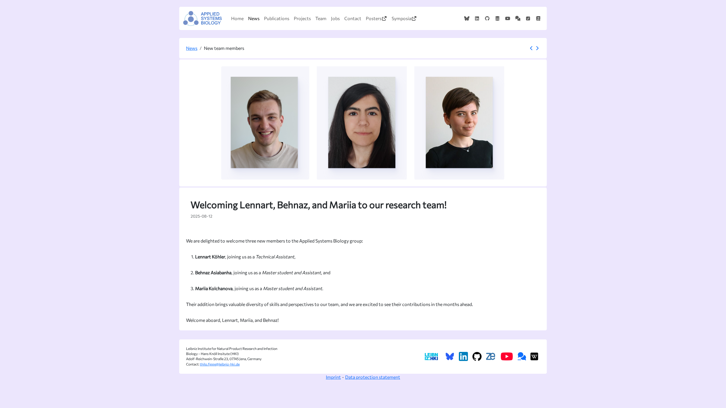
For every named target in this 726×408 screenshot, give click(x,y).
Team (320, 18)
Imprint (333, 377)
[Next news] (537, 48)
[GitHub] (487, 18)
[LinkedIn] (477, 18)
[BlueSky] (467, 18)
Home (237, 18)
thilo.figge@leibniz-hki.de (220, 364)
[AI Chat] (518, 18)
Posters (373, 18)
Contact (352, 18)
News (253, 18)
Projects (302, 18)
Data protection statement (372, 377)
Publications (276, 18)
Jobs (335, 18)
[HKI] (431, 356)
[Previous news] (531, 48)
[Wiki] (538, 18)
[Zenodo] (497, 18)
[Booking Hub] (528, 18)
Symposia (401, 18)
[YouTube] (508, 18)
